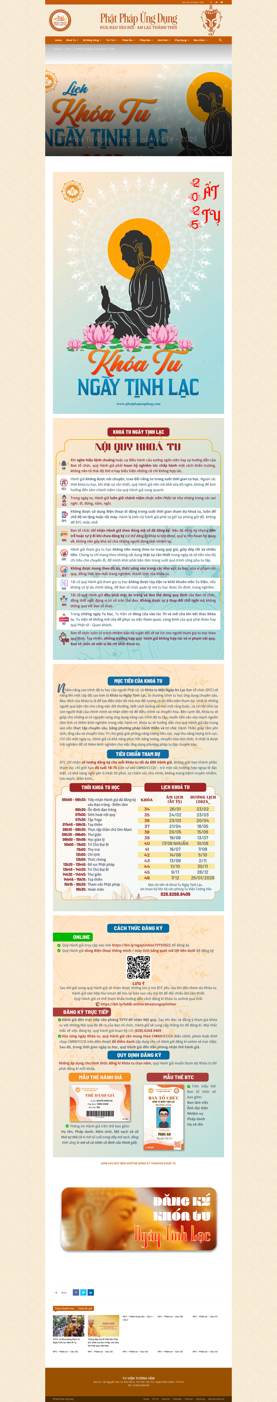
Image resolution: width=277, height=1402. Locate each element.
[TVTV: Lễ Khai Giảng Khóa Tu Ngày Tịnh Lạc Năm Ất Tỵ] (68, 1326)
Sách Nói (163, 40)
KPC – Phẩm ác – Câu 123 (170, 1351)
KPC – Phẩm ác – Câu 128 (170, 1316)
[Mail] (216, 2)
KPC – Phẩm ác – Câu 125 (100, 1351)
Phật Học (189, 1399)
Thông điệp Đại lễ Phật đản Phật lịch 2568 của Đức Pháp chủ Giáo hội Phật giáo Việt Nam (103, 1342)
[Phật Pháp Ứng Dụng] (138, 20)
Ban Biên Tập (66, 147)
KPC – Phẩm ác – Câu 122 (205, 1351)
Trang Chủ (57, 49)
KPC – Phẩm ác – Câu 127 (205, 1316)
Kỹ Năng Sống (91, 40)
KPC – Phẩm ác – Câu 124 (135, 1351)
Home (58, 40)
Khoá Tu (71, 40)
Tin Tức (110, 40)
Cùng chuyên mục (64, 1308)
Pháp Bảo (145, 40)
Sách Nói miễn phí (216, 1399)
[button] (220, 40)
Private (68, 49)
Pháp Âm (127, 40)
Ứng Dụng (180, 40)
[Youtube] (221, 2)
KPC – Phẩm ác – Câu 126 (65, 1351)
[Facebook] (211, 2)
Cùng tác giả (85, 1308)
